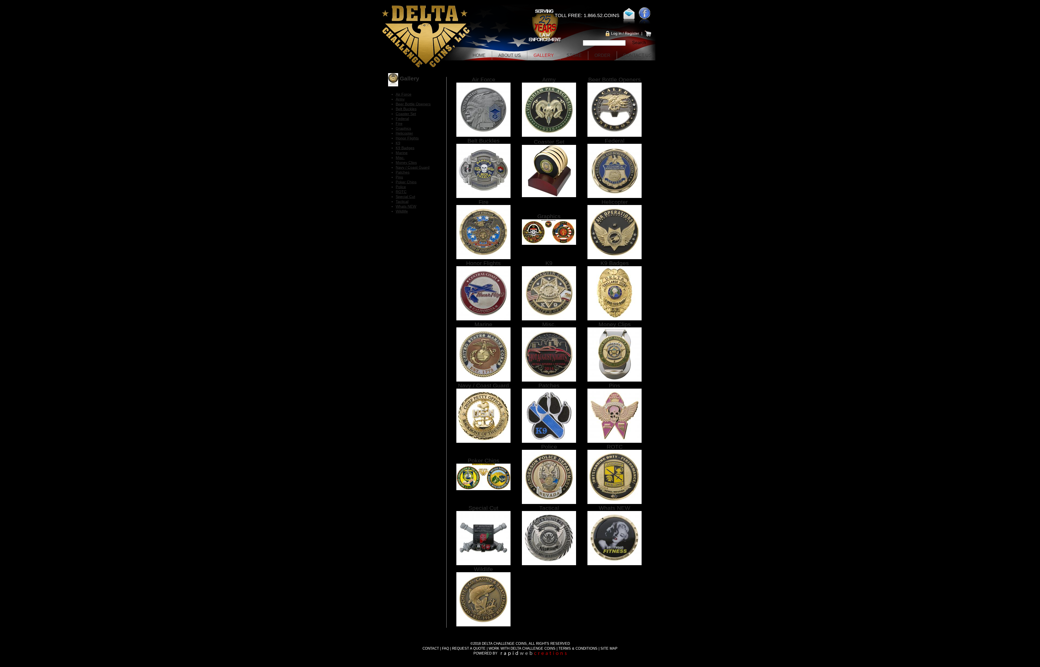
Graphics (549, 216)
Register (632, 33)
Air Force (483, 79)
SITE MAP (609, 648)
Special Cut (483, 508)
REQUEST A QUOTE (469, 648)
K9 (548, 263)
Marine (483, 324)
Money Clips (615, 324)
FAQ (445, 648)
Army (549, 79)
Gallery (544, 55)
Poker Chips (483, 460)
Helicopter (615, 202)
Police (549, 447)
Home (479, 55)
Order (602, 55)
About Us (509, 55)
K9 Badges (614, 263)
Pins (614, 385)
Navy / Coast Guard (483, 385)
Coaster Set (549, 142)
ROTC (615, 447)
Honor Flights (483, 263)
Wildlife (483, 569)
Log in (616, 33)
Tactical (549, 508)
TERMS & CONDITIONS (577, 648)
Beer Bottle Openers (614, 79)
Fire (484, 202)
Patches (549, 385)
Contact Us (637, 55)
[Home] (426, 69)
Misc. (549, 324)
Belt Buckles (483, 141)
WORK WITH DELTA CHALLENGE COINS (522, 648)
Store (574, 55)
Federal (615, 141)
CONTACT (430, 648)
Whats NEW (614, 508)
